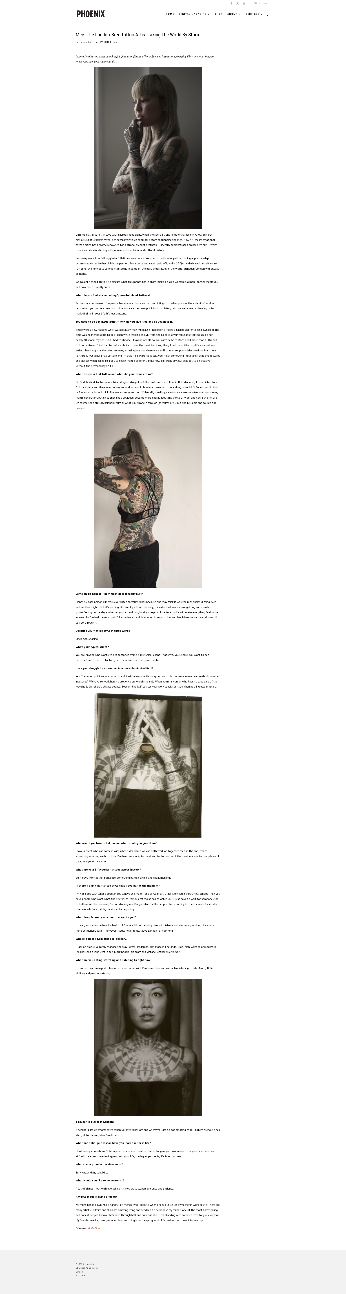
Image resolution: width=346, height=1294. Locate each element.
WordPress (114, 1288)
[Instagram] (244, 4)
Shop (219, 14)
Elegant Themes (92, 1288)
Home (170, 14)
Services (253, 14)
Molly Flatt (94, 1228)
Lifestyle (116, 42)
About (232, 14)
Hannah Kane (86, 42)
